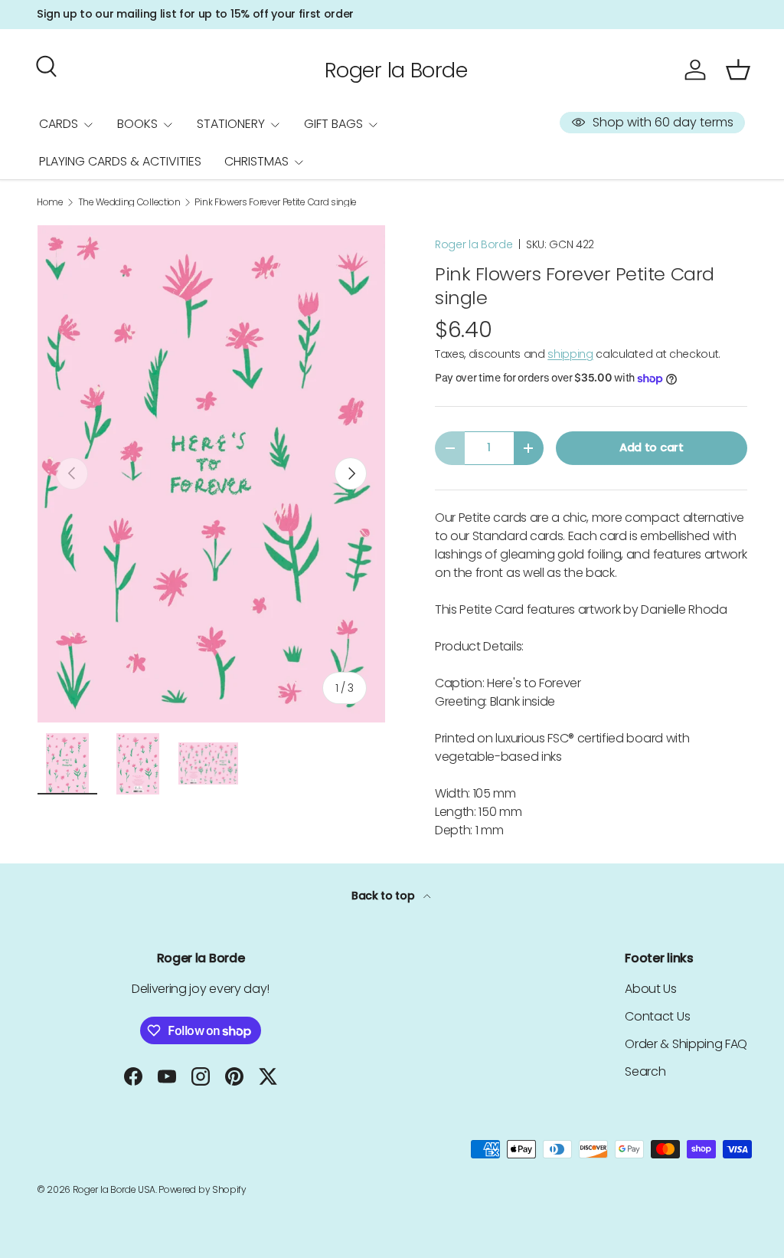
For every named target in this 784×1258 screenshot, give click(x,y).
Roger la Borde (474, 244)
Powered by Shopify (202, 1189)
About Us (650, 989)
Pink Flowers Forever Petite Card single (275, 202)
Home (50, 202)
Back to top (384, 895)
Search (645, 1071)
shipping (570, 354)
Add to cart (651, 447)
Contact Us (657, 1016)
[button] (738, 70)
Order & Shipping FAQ (686, 1044)
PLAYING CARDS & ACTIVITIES (120, 161)
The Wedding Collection (129, 202)
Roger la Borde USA (114, 1189)
